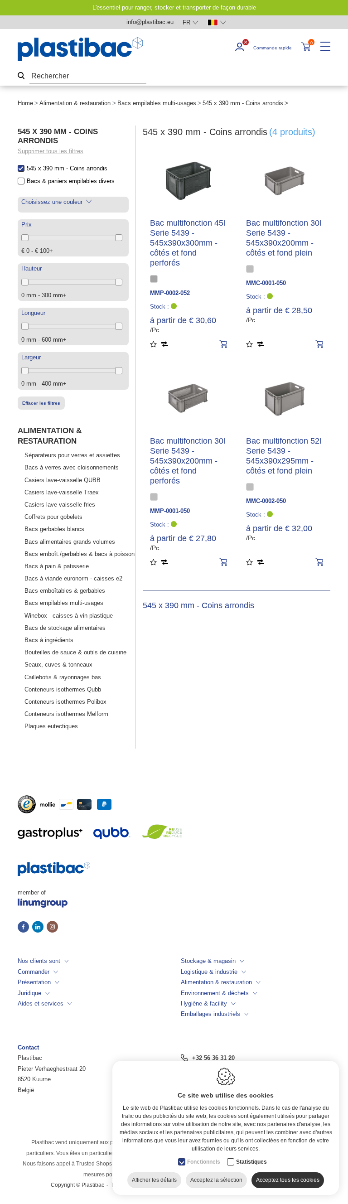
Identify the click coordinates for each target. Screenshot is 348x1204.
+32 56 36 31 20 (213, 1057)
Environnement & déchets (215, 993)
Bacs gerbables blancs (54, 529)
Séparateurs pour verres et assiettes (72, 455)
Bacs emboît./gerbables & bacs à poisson (79, 554)
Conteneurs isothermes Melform (66, 714)
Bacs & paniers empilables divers (71, 181)
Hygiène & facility (204, 1003)
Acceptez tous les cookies (287, 1180)
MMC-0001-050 (266, 283)
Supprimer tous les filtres (50, 151)
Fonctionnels (203, 1162)
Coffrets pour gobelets (53, 516)
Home (25, 103)
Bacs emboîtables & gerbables (64, 590)
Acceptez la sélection (216, 1180)
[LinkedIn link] (39, 927)
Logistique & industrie (209, 971)
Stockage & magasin (208, 960)
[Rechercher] (21, 76)
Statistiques (251, 1162)
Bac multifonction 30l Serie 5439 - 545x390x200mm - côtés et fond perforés (187, 460)
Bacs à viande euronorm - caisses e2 (73, 578)
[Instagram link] (52, 927)
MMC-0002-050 (266, 501)
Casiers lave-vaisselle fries (59, 504)
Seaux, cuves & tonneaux (58, 664)
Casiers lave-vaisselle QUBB (62, 480)
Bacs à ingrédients (48, 640)
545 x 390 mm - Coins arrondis (67, 168)
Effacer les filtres (41, 403)
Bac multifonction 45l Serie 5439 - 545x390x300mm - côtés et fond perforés (187, 242)
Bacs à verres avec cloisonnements (71, 467)
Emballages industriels (210, 1014)
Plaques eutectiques (51, 726)
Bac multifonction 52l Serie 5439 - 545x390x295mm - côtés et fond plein (283, 455)
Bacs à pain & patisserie (56, 566)
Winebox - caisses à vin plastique (68, 615)
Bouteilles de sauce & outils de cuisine (75, 652)
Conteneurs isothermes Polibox (65, 701)
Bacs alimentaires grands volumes (69, 541)
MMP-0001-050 (170, 511)
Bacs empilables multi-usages (156, 103)
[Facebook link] (25, 927)
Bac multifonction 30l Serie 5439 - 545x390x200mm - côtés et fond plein (283, 237)
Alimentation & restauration (75, 103)
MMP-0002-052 (170, 293)
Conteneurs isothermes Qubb (62, 689)
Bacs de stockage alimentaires (65, 627)
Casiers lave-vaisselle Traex (61, 492)
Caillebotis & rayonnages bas (62, 677)
